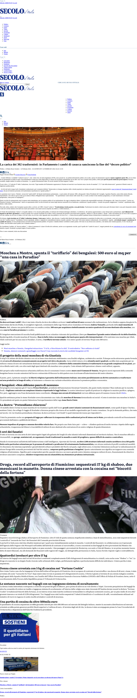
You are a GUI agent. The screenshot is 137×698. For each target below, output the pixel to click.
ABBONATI (8, 3)
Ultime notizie (8, 67)
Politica (6, 24)
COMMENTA (132, 234)
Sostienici (6, 64)
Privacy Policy (8, 72)
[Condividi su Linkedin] (3, 173)
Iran (5, 50)
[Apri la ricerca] (1, 116)
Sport (5, 37)
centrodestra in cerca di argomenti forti (125, 226)
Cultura (6, 34)
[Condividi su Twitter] (8, 173)
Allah (123, 393)
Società (6, 31)
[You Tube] (2, 1)
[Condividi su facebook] (1, 173)
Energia (69, 111)
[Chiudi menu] (0, 16)
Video (5, 29)
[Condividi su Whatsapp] (6, 173)
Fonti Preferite (31, 174)
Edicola (2, 3)
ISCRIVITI (3, 651)
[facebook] (0, 1)
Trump (6, 54)
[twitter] (4, 1)
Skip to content (4, 82)
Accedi (15, 3)
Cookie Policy (8, 71)
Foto (5, 41)
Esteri (5, 27)
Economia (7, 32)
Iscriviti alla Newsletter (10, 66)
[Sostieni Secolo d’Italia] (19, 642)
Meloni (6, 52)
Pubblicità (7, 69)
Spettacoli (7, 36)
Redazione (7, 62)
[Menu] (0, 118)
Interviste (6, 39)
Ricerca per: (3, 84)
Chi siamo (7, 60)
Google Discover (20, 174)
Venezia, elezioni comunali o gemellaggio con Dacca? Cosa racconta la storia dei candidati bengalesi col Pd (46, 351)
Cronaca (6, 26)
